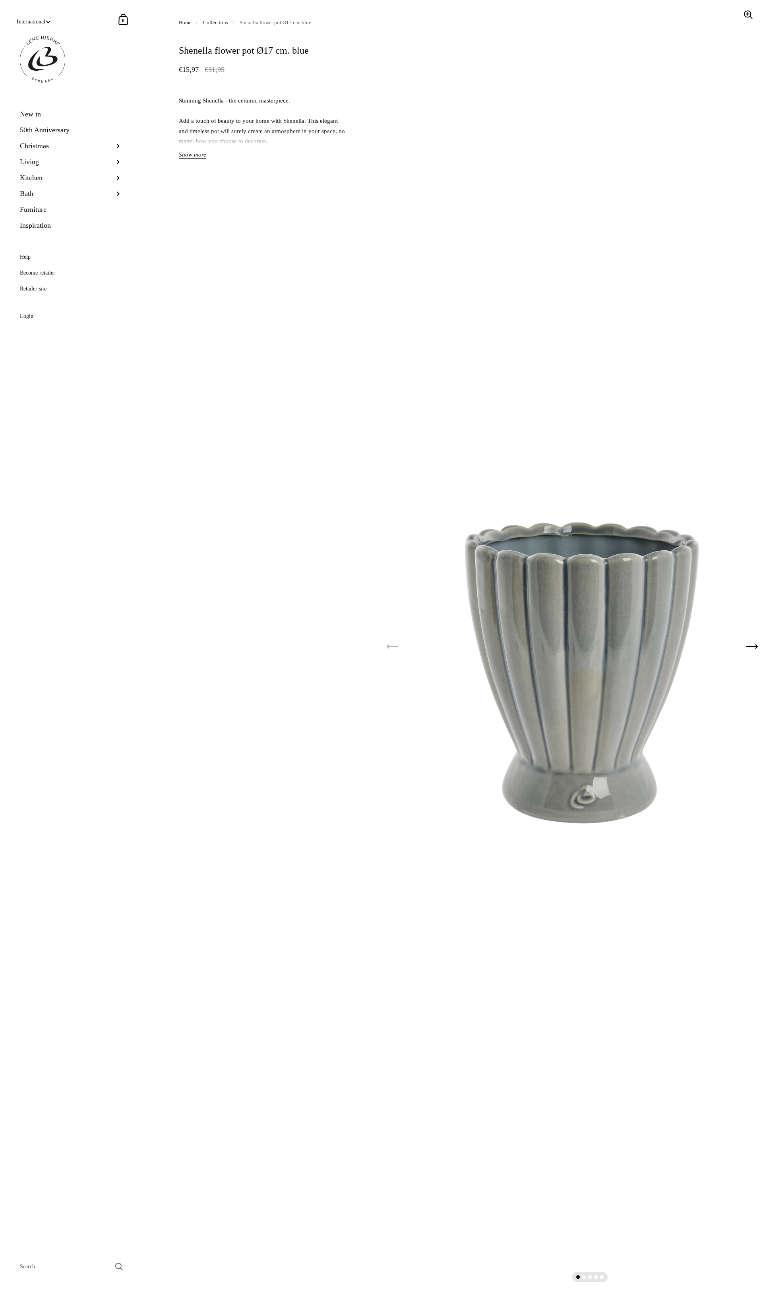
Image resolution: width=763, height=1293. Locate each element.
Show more (192, 154)
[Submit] (119, 1266)
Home (185, 22)
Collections (215, 22)
